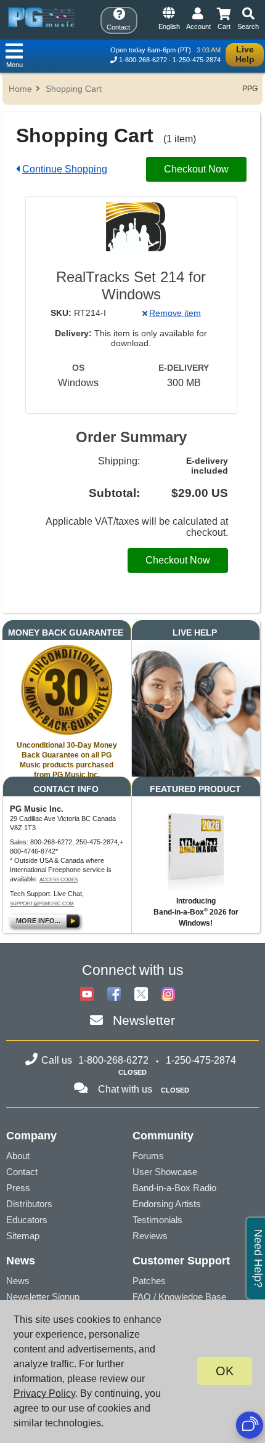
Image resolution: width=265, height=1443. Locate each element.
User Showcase (164, 1171)
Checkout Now (196, 169)
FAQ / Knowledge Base (179, 1296)
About (18, 1155)
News (18, 1280)
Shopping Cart (74, 89)
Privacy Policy (44, 1393)
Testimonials (157, 1220)
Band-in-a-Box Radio (174, 1187)
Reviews (150, 1236)
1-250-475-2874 (197, 59)
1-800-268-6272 (143, 59)
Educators (26, 1220)
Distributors (29, 1203)
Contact (22, 1171)
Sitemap (22, 1236)
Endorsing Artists (166, 1203)
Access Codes (58, 880)
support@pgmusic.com (42, 904)
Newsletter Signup (43, 1296)
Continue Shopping (64, 169)
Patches (149, 1280)
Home (20, 89)
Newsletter (144, 1020)
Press (18, 1187)
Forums (148, 1155)
